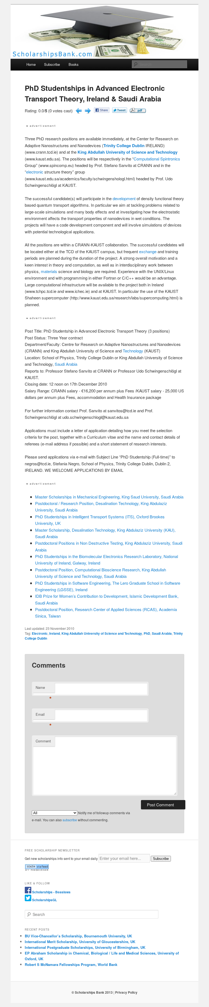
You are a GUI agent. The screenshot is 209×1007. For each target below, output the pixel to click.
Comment (43, 740)
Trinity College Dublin (124, 145)
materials (49, 271)
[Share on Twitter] (119, 111)
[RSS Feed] (37, 869)
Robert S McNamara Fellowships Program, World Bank (71, 964)
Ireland (54, 633)
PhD (147, 633)
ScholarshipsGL (44, 899)
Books (74, 64)
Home (31, 64)
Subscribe (52, 64)
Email (44, 716)
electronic (34, 172)
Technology (133, 351)
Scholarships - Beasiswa (51, 892)
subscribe (70, 819)
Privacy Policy (126, 992)
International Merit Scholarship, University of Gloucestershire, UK (80, 941)
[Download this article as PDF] (138, 111)
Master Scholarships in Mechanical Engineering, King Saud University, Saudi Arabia (109, 497)
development (124, 198)
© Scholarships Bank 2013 (92, 992)
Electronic (40, 633)
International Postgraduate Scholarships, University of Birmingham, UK (85, 947)
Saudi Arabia (66, 364)
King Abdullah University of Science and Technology (127, 152)
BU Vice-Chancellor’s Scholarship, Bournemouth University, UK (78, 935)
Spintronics (170, 159)
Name (44, 689)
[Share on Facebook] (101, 111)
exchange (147, 251)
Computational (146, 159)
